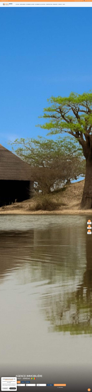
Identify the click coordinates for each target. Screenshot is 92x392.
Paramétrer (5, 388)
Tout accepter (12, 388)
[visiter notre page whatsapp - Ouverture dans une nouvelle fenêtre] (7, 0)
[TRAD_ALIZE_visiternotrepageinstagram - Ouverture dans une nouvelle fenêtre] (2, 0)
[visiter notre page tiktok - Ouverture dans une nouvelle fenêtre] (5, 0)
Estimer (27, 382)
